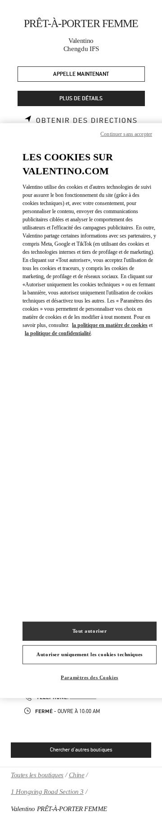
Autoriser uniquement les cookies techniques (89, 654)
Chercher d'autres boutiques (81, 749)
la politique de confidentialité (58, 333)
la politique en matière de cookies (110, 325)
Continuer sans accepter (126, 134)
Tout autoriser (89, 631)
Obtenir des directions (87, 120)
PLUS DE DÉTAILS (81, 98)
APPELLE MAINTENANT (81, 74)
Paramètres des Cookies (89, 677)
